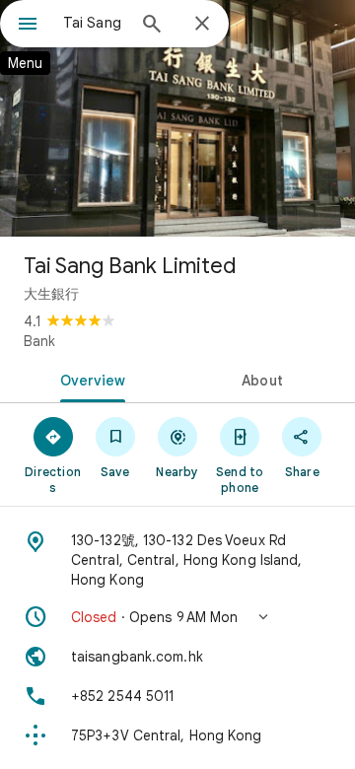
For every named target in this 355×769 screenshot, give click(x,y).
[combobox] (93, 23)
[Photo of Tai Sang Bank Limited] (177, 118)
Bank (39, 341)
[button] (177, 617)
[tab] (89, 378)
